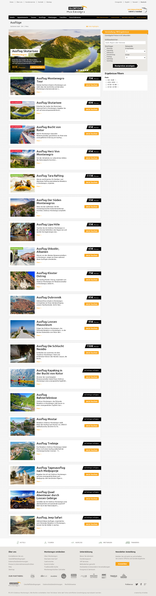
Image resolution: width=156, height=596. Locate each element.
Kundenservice (30, 2)
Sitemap (49, 2)
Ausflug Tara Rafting (50, 175)
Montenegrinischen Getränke (54, 569)
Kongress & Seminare (87, 569)
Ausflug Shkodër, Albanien (48, 250)
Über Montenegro (102, 17)
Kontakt (40, 2)
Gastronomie (115, 17)
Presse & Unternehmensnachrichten (21, 564)
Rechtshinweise (70, 584)
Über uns (19, 2)
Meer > (39, 92)
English (127, 2)
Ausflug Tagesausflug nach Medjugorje (51, 469)
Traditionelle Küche (51, 567)
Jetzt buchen (92, 85)
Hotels (12, 17)
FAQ (10, 567)
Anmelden (122, 564)
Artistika (144, 592)
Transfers (63, 17)
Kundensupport (85, 559)
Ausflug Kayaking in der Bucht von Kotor (50, 372)
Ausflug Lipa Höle (48, 224)
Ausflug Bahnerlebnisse (47, 396)
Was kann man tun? (128, 17)
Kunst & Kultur (141, 17)
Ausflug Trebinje (47, 443)
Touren (33, 17)
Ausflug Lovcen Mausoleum (47, 323)
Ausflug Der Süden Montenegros (49, 201)
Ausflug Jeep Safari (49, 517)
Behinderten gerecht (87, 564)
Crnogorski (118, 2)
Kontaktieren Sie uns (16, 556)
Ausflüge (42, 17)
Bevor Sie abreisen (86, 556)
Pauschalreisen (75, 17)
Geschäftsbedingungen (17, 559)
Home (12, 2)
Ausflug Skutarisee (49, 102)
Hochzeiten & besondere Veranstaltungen (95, 567)
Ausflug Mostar (47, 419)
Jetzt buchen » (37, 67)
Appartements (22, 17)
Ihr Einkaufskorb (135, 9)
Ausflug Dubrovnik (49, 297)
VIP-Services (84, 561)
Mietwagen (52, 17)
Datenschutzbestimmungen (18, 561)
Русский (135, 2)
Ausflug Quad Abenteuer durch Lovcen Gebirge (48, 495)
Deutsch (143, 2)
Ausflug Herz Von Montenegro (48, 153)
